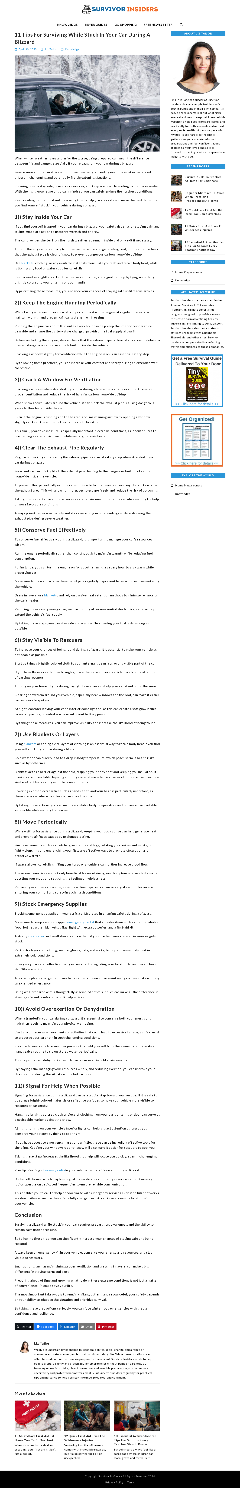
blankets (27, 263)
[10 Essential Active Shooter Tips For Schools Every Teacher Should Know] (137, 1415)
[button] (181, 24)
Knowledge (72, 49)
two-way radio (54, 1170)
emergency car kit (80, 922)
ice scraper (36, 936)
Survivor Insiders (109, 1476)
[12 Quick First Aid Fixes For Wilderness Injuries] (87, 1415)
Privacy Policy (114, 1482)
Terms (131, 1482)
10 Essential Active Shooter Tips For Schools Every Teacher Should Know (135, 1440)
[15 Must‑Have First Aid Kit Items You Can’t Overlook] (38, 1415)
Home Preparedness (188, 272)
